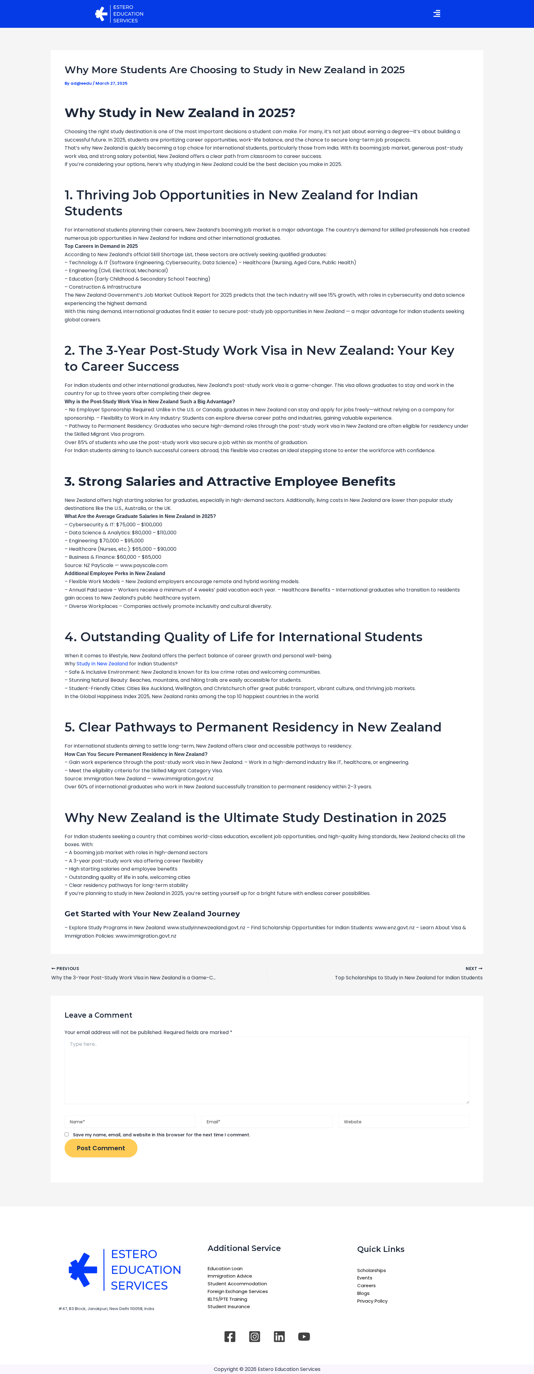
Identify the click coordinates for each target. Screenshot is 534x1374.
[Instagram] (254, 1336)
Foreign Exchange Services (238, 1291)
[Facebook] (230, 1336)
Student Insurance (229, 1306)
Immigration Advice (230, 1276)
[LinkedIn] (279, 1336)
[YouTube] (304, 1336)
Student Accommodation (237, 1283)
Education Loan (225, 1268)
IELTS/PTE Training (227, 1299)
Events (364, 1277)
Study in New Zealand (102, 663)
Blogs (363, 1293)
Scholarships (371, 1270)
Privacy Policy (372, 1301)
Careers (366, 1285)
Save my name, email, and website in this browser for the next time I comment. (161, 1135)
